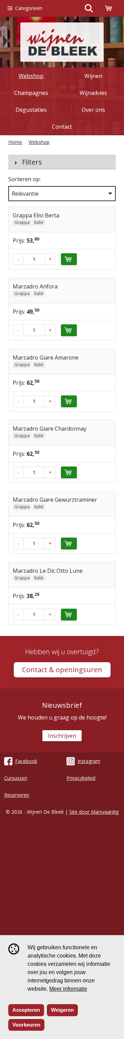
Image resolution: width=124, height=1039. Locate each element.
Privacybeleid (80, 778)
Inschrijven (62, 735)
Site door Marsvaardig (93, 811)
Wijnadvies (93, 93)
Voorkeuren (26, 1025)
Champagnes (31, 93)
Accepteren (26, 1010)
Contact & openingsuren (62, 669)
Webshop (31, 76)
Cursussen (15, 778)
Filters (32, 162)
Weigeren (62, 1010)
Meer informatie (68, 989)
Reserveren (16, 795)
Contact (62, 126)
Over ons (93, 110)
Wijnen (93, 76)
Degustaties (31, 110)
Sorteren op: (24, 179)
